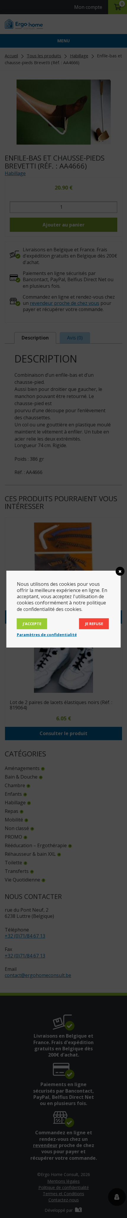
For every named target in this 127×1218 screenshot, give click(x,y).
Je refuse (94, 623)
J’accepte (32, 623)
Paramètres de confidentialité (47, 634)
